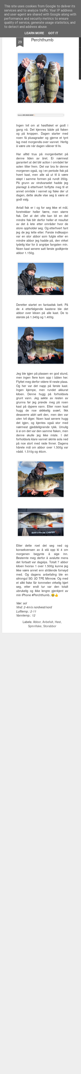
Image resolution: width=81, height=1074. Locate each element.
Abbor (37, 622)
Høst (58, 622)
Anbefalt (47, 622)
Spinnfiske (35, 626)
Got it (53, 33)
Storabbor (49, 626)
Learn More (34, 33)
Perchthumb (42, 39)
